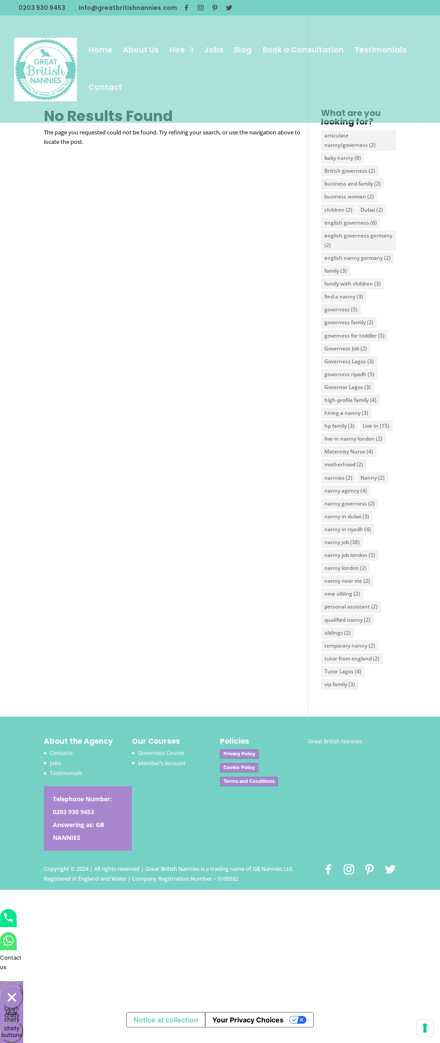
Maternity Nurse (348, 451)
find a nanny (343, 296)
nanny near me (347, 580)
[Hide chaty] (11, 997)
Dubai (372, 209)
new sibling (342, 593)
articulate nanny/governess (350, 140)
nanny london (345, 568)
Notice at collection (166, 1020)
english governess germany (358, 240)
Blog (243, 51)
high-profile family (350, 400)
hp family (339, 425)
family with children (352, 283)
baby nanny (342, 157)
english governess (350, 222)
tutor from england (351, 658)
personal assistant (351, 606)
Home (100, 51)
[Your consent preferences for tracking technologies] (425, 1028)
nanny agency (345, 490)
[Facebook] (186, 8)
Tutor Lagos (342, 671)
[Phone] (8, 923)
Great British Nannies (335, 741)
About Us (141, 51)
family (335, 270)
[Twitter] (229, 8)
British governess (349, 170)
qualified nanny (347, 619)
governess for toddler (354, 335)
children (338, 209)
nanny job (342, 542)
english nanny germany (357, 258)
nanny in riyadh (347, 529)
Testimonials (380, 51)
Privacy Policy (239, 754)
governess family (348, 322)
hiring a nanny (346, 413)
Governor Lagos (347, 387)
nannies (338, 477)
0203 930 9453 (73, 812)
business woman (349, 196)
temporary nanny (349, 645)
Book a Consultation (303, 51)
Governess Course (161, 753)
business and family (352, 183)
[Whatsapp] (8, 946)
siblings (337, 632)
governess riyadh (349, 374)
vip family (339, 684)
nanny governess (349, 503)
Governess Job (345, 348)
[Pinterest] (215, 8)
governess (341, 309)
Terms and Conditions (249, 781)
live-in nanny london (353, 438)
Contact (105, 88)
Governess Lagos (349, 361)
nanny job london (349, 555)
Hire (177, 51)
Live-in (376, 425)
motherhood (343, 464)
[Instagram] (201, 8)
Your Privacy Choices (248, 1020)
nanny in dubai (346, 516)
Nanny (373, 477)
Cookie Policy (239, 767)
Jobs (213, 51)
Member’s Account (162, 763)
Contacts (61, 753)
